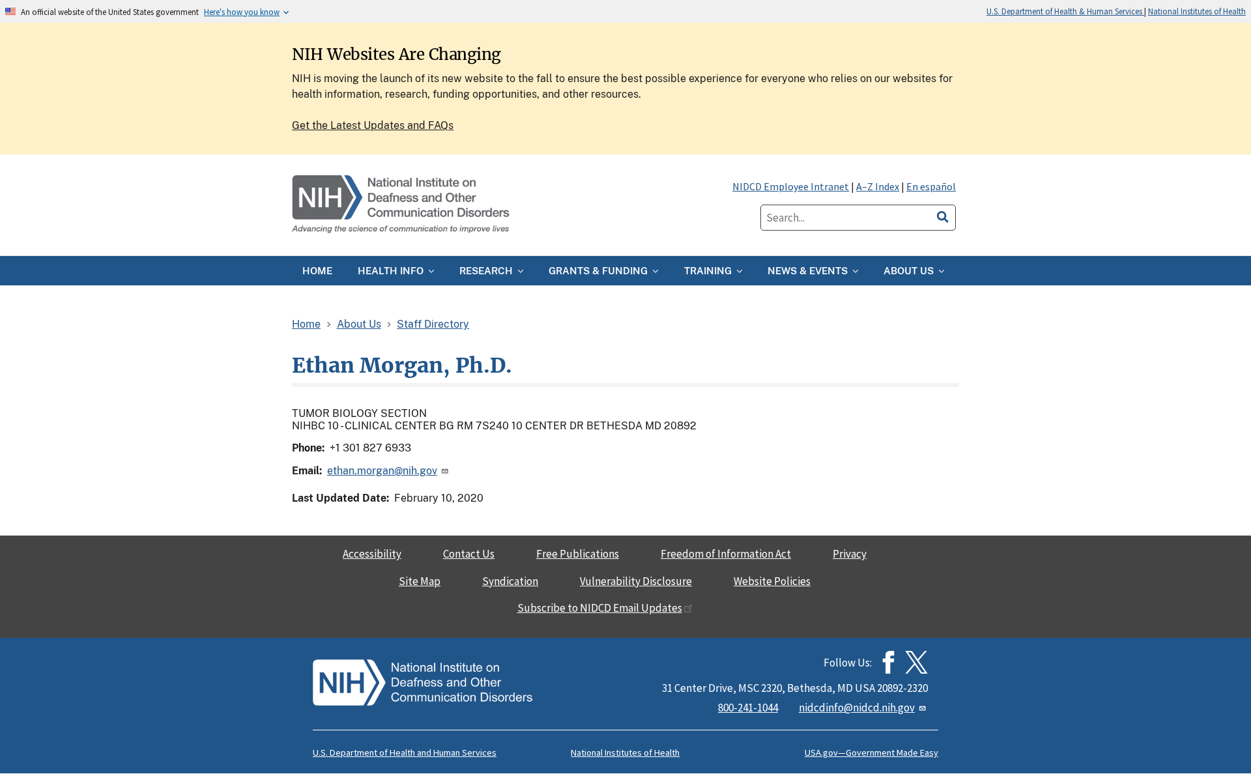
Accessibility (372, 554)
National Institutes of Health (1197, 11)
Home (306, 324)
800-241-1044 (748, 707)
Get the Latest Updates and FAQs (372, 125)
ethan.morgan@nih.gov (382, 471)
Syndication (510, 581)
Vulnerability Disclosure (636, 581)
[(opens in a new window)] (916, 662)
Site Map (419, 581)
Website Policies (772, 581)
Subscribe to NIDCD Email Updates (599, 608)
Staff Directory (433, 324)
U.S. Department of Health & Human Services (1065, 11)
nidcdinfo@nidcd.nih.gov (857, 707)
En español (931, 186)
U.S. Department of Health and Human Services (404, 752)
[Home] (402, 205)
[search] (943, 215)
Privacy (850, 554)
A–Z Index (877, 186)
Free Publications (577, 554)
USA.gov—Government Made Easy (871, 752)
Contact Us (469, 554)
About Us (359, 324)
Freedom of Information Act (726, 554)
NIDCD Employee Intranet (790, 186)
